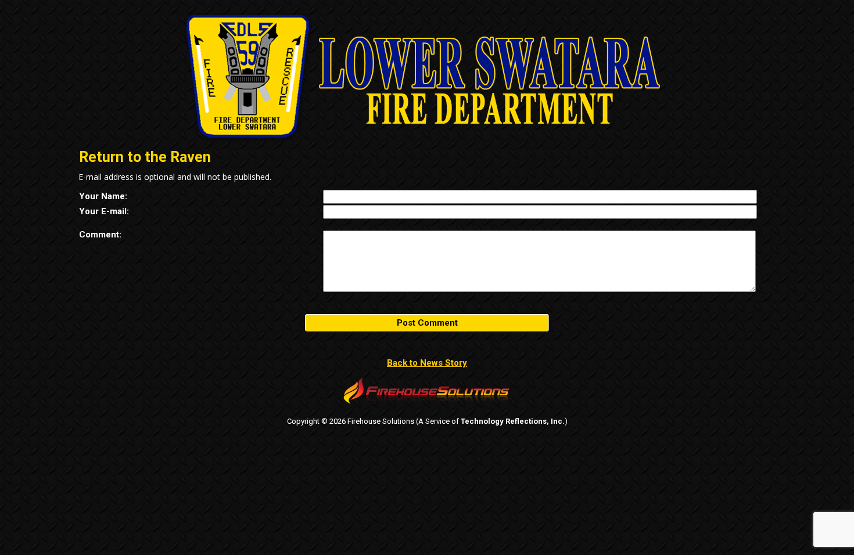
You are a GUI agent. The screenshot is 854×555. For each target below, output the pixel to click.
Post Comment (427, 323)
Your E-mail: (104, 211)
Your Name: (103, 196)
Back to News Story (427, 363)
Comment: (100, 234)
